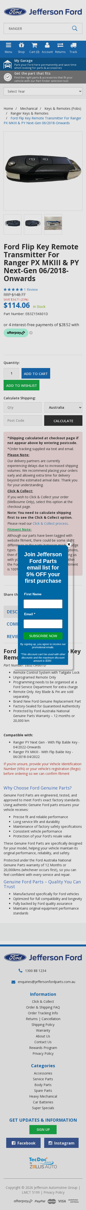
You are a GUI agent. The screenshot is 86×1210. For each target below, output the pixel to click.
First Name (33, 594)
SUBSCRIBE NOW (43, 636)
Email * (29, 614)
